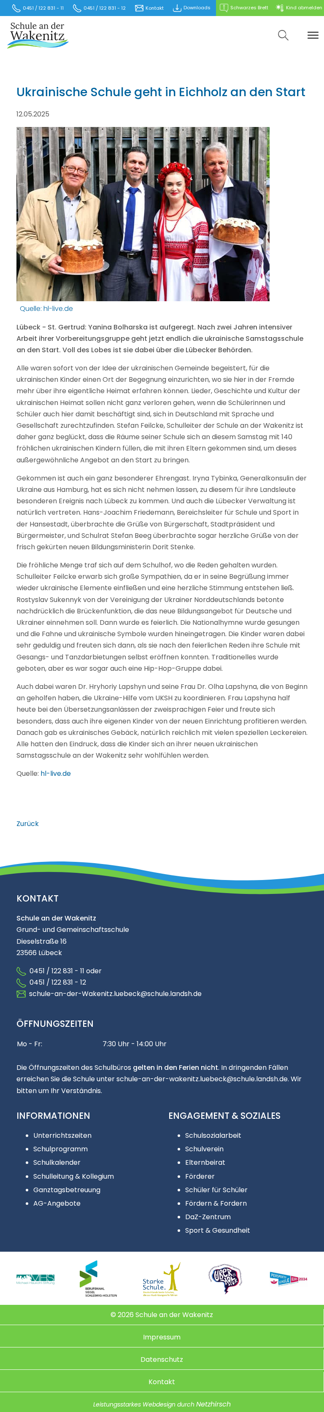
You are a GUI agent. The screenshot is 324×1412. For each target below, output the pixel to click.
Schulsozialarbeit (213, 1135)
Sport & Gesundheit (217, 1230)
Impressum (162, 1337)
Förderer (200, 1176)
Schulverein (204, 1149)
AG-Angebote (57, 1203)
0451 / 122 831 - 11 (55, 971)
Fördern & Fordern (216, 1203)
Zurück (27, 824)
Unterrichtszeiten (62, 1135)
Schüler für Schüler (216, 1190)
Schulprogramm (60, 1149)
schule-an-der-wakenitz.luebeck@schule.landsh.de (202, 1079)
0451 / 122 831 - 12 (56, 982)
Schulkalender (57, 1162)
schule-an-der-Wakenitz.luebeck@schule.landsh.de (114, 994)
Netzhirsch (213, 1404)
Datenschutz (161, 1359)
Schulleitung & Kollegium (73, 1176)
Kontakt (161, 1382)
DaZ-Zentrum (208, 1217)
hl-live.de (55, 773)
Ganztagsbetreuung (66, 1190)
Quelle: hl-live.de (46, 308)
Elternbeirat (205, 1162)
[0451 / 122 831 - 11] (21, 982)
